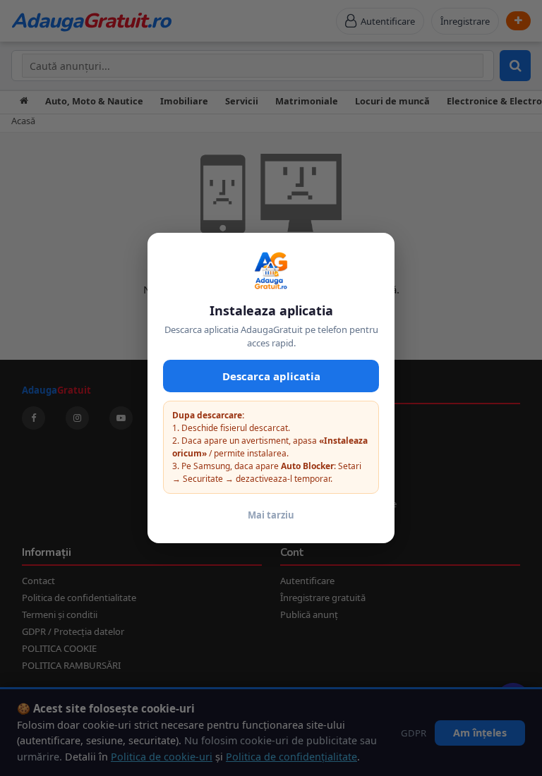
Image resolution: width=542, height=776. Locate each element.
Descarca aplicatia (271, 376)
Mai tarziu (271, 515)
